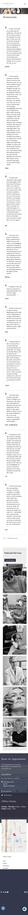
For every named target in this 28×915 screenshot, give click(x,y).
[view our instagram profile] (3, 892)
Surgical (5, 863)
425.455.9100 (7, 791)
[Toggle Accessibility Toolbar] (3, 908)
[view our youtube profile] (8, 892)
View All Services (10, 560)
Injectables (5, 868)
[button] (10, 560)
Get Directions (8, 795)
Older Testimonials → (13, 538)
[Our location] (27, 892)
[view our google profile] (5, 892)
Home (4, 861)
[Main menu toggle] (25, 4)
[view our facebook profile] (1, 892)
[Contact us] (25, 892)
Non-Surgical (6, 866)
